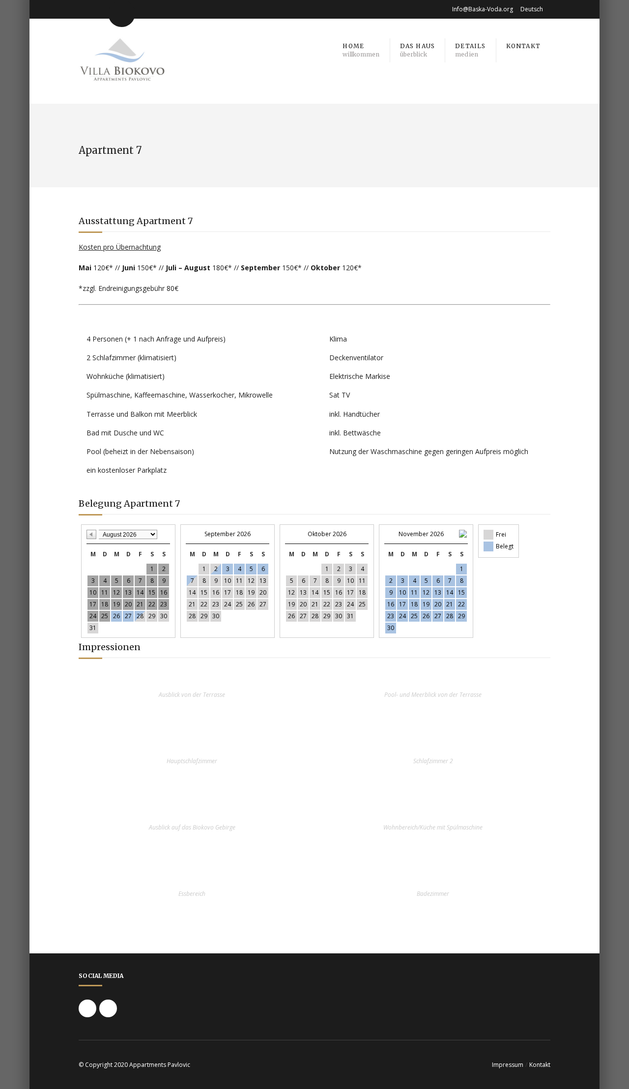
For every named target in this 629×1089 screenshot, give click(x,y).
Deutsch (531, 9)
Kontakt (539, 1064)
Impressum (507, 1064)
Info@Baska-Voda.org (482, 9)
